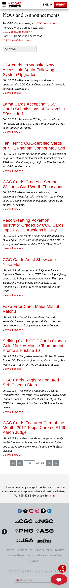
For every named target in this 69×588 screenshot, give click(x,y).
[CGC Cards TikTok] (43, 511)
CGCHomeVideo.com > (17, 40)
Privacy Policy (43, 550)
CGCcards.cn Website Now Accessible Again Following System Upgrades (28, 70)
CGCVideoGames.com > (17, 31)
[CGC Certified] (14, 4)
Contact (34, 560)
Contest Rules (15, 555)
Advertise (55, 555)
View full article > (13, 92)
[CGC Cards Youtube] (31, 511)
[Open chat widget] (59, 579)
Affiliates (42, 555)
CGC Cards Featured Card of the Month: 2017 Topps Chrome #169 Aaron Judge (34, 427)
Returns (59, 550)
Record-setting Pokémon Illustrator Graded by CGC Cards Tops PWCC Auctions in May (33, 225)
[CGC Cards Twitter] (25, 511)
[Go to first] (13, 463)
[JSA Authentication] (25, 540)
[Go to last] (56, 463)
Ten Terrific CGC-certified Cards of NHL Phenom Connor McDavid (34, 145)
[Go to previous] (20, 463)
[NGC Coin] (44, 521)
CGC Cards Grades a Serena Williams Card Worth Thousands (33, 184)
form (52, 495)
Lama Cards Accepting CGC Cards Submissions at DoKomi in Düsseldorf (34, 109)
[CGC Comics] (24, 521)
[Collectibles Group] (44, 540)
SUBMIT (60, 4)
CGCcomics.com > (48, 23)
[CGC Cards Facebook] (19, 511)
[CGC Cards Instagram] (37, 511)
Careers (9, 550)
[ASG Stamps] (45, 530)
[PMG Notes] (24, 530)
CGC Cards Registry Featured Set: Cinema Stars (31, 382)
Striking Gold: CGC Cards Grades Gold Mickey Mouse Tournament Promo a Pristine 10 (34, 345)
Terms (30, 555)
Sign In (48, 4)
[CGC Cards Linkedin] (49, 511)
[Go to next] (49, 463)
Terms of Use (24, 550)
